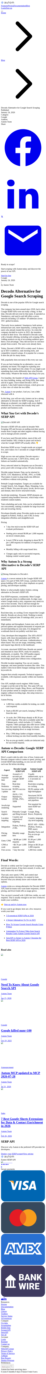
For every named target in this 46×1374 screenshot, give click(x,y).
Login (3, 8)
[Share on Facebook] (23, 169)
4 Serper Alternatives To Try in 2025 (21, 920)
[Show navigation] (2, 11)
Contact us (5, 1344)
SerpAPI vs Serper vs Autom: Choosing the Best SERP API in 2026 (23, 939)
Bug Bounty (6, 1358)
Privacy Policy (7, 1351)
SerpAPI (4, 1332)
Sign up (9, 8)
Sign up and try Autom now (15, 904)
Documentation (20, 6)
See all (3, 1335)
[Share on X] (2, 217)
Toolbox (4, 1314)
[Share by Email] (23, 262)
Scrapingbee (6, 1325)
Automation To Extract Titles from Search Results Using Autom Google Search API (23, 932)
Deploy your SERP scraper (12, 1154)
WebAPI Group (7, 1349)
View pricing (28, 1154)
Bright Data (5, 1328)
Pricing (11, 6)
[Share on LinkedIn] (23, 214)
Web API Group (31, 378)
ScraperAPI (5, 1330)
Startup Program (7, 1360)
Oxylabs (4, 1323)
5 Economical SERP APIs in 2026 (20, 916)
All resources (6, 1318)
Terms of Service (8, 1353)
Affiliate (4, 1356)
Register (4, 1342)
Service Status (6, 1316)
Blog (28, 6)
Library (4, 1311)
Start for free (6, 275)
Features (4, 6)
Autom (7, 392)
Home (3, 13)
